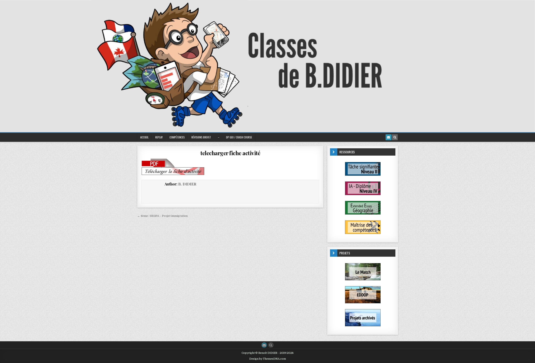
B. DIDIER (187, 184)
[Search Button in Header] (395, 137)
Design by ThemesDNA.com (267, 358)
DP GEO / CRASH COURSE (239, 137)
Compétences (177, 137)
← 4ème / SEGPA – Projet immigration (162, 215)
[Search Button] (271, 345)
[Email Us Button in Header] (388, 137)
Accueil (144, 137)
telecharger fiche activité (230, 153)
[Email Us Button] (264, 345)
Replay (159, 137)
